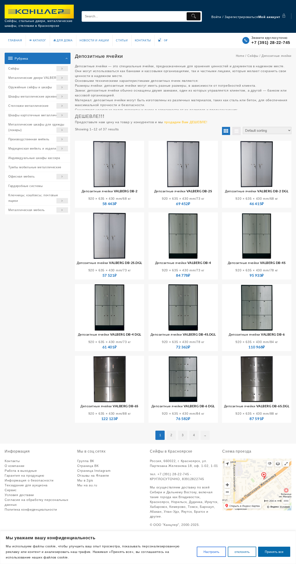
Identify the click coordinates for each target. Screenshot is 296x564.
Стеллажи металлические (28, 105)
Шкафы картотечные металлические (36, 115)
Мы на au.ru (87, 485)
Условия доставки (19, 495)
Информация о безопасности (29, 480)
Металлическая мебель (26, 210)
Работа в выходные (21, 470)
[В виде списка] (236, 131)
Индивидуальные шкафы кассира (34, 158)
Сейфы (13, 68)
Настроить (211, 552)
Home (240, 56)
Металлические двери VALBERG (33, 78)
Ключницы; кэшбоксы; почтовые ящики (33, 197)
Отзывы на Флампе (93, 475)
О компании (15, 466)
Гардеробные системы (25, 186)
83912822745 (193, 479)
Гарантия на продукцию (24, 475)
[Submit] (193, 16)
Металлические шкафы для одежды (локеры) (36, 127)
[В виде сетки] (226, 131)
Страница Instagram (94, 470)
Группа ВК (85, 461)
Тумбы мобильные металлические (34, 167)
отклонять (242, 552)
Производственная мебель (28, 139)
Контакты (12, 461)
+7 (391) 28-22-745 (270, 42)
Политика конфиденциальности (31, 509)
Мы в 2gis (85, 480)
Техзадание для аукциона (26, 485)
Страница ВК (88, 466)
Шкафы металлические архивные (34, 96)
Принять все (274, 552)
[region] (148, 547)
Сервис (11, 490)
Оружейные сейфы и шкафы (30, 87)
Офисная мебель (21, 176)
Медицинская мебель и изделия (33, 148)
